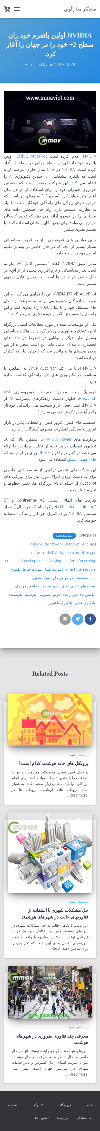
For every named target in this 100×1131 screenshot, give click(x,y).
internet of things (81, 553)
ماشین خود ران (26, 586)
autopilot (72, 544)
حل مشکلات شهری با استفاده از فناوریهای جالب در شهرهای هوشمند (55, 913)
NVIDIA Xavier (58, 439)
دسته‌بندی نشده (64, 535)
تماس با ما (41, 1118)
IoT (62, 553)
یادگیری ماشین (61, 603)
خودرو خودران (63, 578)
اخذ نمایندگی (84, 1118)
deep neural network (46, 544)
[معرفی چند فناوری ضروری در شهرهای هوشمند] (50, 992)
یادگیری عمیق (85, 603)
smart (10, 561)
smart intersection (80, 569)
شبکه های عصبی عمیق (78, 586)
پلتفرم (15, 569)
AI (10, 176)
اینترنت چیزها (33, 569)
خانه (89, 1105)
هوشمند (30, 594)
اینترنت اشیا (54, 569)
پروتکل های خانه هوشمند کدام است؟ (53, 763)
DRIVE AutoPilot (32, 156)
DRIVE (43, 452)
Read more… (77, 795)
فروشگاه (65, 1105)
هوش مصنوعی (49, 594)
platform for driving (79, 561)
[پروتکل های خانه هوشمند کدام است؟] (50, 720)
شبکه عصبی (41, 578)
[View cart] (7, 9)
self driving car (29, 561)
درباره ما (62, 1118)
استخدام (13, 1105)
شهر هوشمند (49, 586)
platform (37, 553)
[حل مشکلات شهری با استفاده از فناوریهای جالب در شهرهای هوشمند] (50, 852)
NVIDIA (88, 156)
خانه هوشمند (85, 578)
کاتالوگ (39, 1105)
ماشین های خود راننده (79, 594)
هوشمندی (14, 594)
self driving (52, 561)
